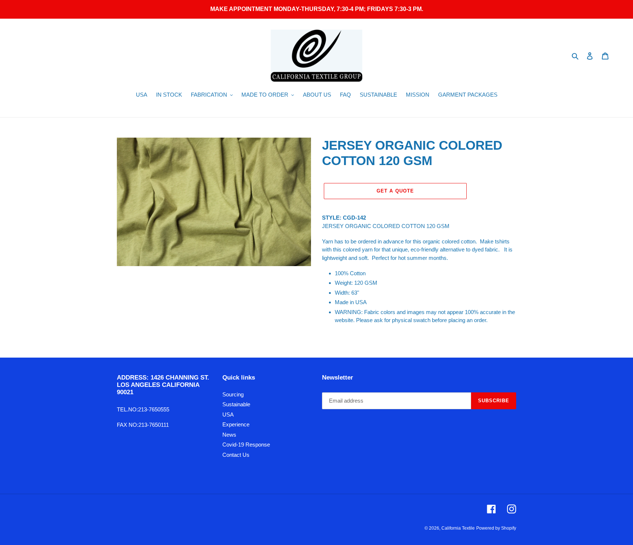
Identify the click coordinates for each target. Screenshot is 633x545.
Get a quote (395, 191)
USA (228, 414)
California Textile (458, 528)
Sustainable (236, 404)
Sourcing (233, 394)
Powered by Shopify (496, 528)
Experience (235, 424)
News (229, 435)
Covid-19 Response (246, 444)
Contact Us (235, 455)
